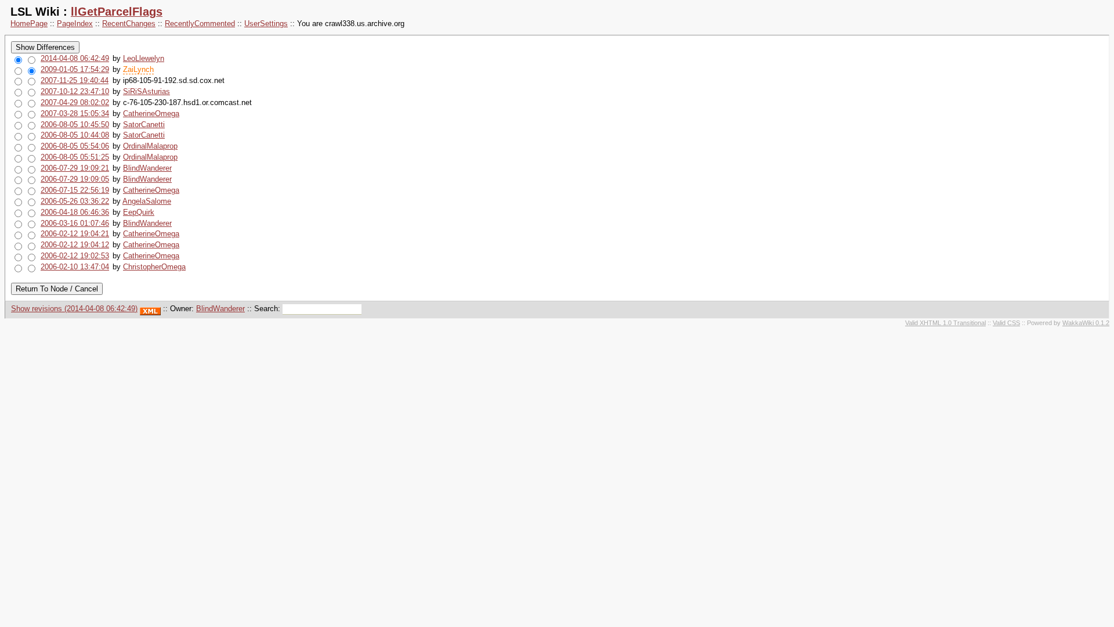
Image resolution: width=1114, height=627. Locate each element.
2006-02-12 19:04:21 (75, 233)
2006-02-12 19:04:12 (75, 244)
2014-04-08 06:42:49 (75, 58)
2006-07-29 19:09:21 (75, 168)
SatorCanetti (144, 124)
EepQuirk (138, 212)
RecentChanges (128, 23)
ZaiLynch (138, 69)
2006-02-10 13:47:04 (75, 266)
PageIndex (75, 23)
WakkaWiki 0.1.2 (1085, 322)
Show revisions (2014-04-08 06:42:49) (74, 308)
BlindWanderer (147, 168)
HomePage (29, 23)
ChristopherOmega (154, 266)
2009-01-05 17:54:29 (75, 69)
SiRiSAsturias (146, 91)
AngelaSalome (146, 201)
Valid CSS (1006, 322)
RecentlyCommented (200, 23)
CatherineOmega (151, 113)
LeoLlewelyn (143, 58)
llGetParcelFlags (116, 11)
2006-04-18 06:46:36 (75, 212)
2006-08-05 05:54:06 (75, 146)
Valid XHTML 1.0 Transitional (945, 322)
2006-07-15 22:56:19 (75, 190)
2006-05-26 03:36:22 (75, 201)
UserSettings (266, 23)
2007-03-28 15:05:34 (75, 113)
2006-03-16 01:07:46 (75, 223)
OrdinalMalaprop (150, 146)
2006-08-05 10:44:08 (75, 135)
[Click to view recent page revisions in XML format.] (150, 308)
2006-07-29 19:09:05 (75, 179)
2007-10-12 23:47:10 (75, 91)
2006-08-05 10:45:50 (75, 124)
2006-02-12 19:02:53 (75, 255)
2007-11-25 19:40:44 (74, 80)
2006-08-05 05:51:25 (75, 157)
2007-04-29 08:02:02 (75, 102)
